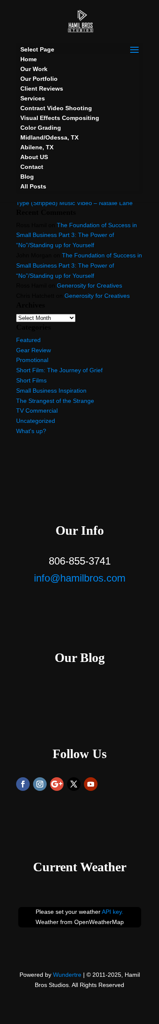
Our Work (33, 69)
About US (34, 157)
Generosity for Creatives (89, 285)
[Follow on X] (74, 784)
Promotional (32, 360)
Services (32, 98)
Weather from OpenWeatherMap (80, 921)
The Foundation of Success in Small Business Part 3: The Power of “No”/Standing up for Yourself (76, 235)
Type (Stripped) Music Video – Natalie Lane (74, 203)
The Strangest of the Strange (55, 400)
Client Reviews (41, 88)
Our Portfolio (39, 78)
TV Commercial (37, 410)
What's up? (31, 431)
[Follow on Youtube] (91, 784)
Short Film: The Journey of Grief (59, 370)
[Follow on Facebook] (23, 784)
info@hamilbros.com (80, 578)
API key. (112, 911)
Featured (28, 340)
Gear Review (33, 350)
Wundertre (67, 974)
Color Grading (40, 127)
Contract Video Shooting (56, 108)
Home (28, 59)
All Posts (33, 186)
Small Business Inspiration (51, 390)
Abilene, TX (36, 147)
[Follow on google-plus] (57, 784)
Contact (31, 166)
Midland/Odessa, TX (49, 137)
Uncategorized (35, 420)
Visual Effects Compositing (59, 117)
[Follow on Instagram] (40, 784)
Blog (27, 176)
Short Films (31, 380)
